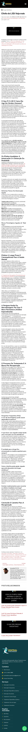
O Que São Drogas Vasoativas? (10, 635)
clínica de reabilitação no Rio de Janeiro (10, 44)
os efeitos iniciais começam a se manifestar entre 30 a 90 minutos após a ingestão (13, 165)
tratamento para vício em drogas (12, 556)
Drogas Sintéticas (7, 10)
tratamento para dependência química (13, 557)
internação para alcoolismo (18, 559)
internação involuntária (6, 553)
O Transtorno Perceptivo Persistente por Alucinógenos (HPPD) (13, 276)
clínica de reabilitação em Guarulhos (14, 42)
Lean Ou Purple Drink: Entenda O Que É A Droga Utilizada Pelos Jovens (14, 606)
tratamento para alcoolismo (7, 554)
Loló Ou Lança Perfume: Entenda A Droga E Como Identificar (12, 614)
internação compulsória (18, 553)
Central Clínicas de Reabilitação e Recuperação (14, 18)
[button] (25, 4)
